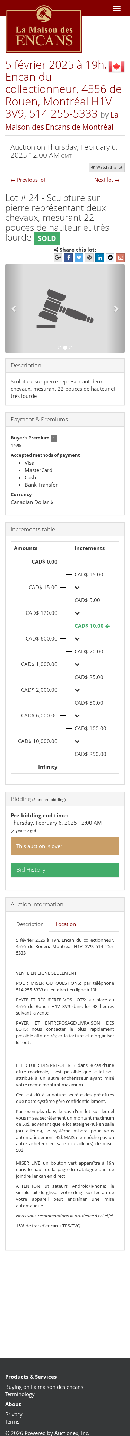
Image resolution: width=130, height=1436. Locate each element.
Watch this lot (109, 167)
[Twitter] (79, 257)
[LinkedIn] (99, 257)
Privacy (14, 1414)
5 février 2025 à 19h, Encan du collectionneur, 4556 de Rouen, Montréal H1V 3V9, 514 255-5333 (63, 89)
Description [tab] (30, 924)
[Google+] (58, 257)
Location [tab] (65, 924)
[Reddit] (110, 257)
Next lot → (107, 179)
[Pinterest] (89, 257)
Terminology (20, 1394)
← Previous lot (27, 179)
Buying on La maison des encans (44, 1386)
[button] (14, 309)
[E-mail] (120, 257)
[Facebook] (68, 257)
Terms (12, 1421)
